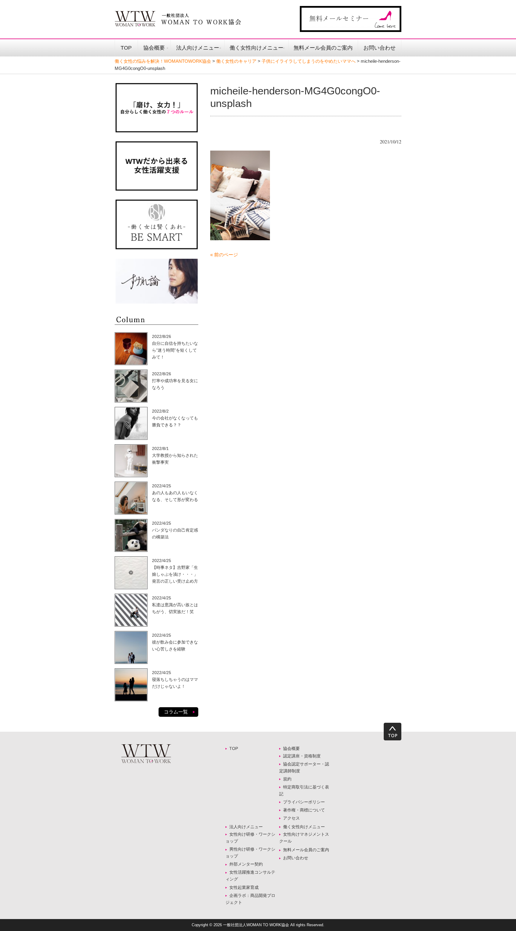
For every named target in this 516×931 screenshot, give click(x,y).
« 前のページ (224, 254)
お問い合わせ (379, 48)
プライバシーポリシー (304, 802)
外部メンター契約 (248, 864)
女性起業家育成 (244, 887)
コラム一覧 (176, 711)
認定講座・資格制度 (302, 756)
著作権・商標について (304, 810)
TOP (126, 48)
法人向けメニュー (197, 48)
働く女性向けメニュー (256, 48)
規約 (287, 779)
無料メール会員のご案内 (323, 48)
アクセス (291, 818)
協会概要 (154, 48)
